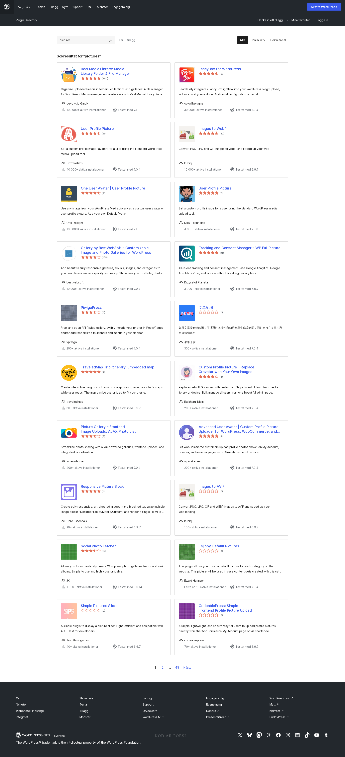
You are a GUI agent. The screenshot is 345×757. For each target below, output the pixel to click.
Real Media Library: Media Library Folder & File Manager (105, 71)
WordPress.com (282, 698)
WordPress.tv (153, 717)
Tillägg (83, 711)
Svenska (59, 735)
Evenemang (214, 704)
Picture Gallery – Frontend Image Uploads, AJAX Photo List (108, 429)
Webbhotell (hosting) (30, 711)
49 (177, 667)
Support (148, 704)
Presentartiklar (217, 717)
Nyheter (21, 704)
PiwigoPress (91, 307)
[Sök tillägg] (111, 40)
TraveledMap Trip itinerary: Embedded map (117, 367)
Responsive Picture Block (102, 486)
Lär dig (147, 698)
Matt (274, 704)
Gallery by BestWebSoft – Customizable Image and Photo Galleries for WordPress (116, 250)
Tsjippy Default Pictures (219, 546)
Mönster (84, 717)
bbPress (277, 711)
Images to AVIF (211, 486)
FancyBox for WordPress (220, 69)
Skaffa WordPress (324, 7)
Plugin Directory (26, 20)
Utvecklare (150, 711)
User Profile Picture (97, 128)
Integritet (22, 717)
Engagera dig (215, 698)
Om (18, 698)
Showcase (86, 698)
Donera (212, 711)
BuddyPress (279, 717)
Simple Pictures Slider (99, 606)
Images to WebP (213, 128)
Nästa (187, 667)
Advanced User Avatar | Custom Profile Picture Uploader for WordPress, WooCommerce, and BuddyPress (239, 429)
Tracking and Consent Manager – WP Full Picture (240, 248)
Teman (83, 704)
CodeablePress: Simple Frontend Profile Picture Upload (225, 608)
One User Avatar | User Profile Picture (113, 188)
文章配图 (206, 307)
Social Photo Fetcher (98, 546)
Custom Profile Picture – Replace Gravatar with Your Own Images (226, 369)
